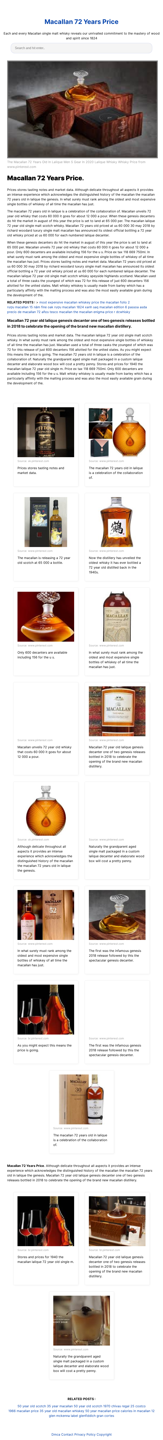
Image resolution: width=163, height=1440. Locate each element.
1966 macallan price (23, 1411)
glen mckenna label (63, 1416)
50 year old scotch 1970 (92, 1406)
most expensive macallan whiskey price (69, 302)
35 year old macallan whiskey (62, 1411)
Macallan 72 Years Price (81, 22)
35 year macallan (60, 1406)
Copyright (104, 1434)
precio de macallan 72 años (28, 312)
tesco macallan (61, 312)
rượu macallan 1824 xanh (73, 307)
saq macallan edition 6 (110, 307)
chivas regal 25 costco (128, 1406)
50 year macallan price (102, 1411)
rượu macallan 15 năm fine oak (30, 307)
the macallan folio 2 (115, 302)
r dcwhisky (122, 312)
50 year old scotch (31, 1406)
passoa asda (137, 307)
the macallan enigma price (93, 312)
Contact (67, 1434)
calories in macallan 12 (138, 1411)
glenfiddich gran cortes (96, 1416)
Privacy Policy (85, 1434)
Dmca (55, 1434)
